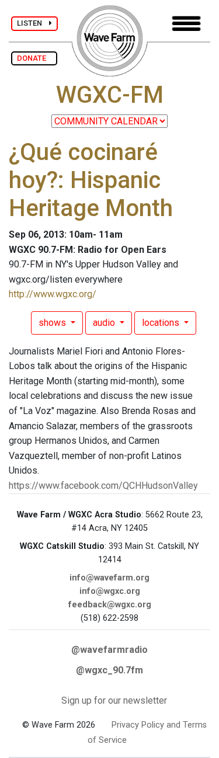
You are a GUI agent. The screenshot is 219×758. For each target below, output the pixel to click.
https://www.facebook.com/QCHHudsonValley (103, 485)
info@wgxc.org (109, 591)
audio (105, 322)
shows (53, 322)
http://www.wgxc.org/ (52, 294)
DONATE (34, 58)
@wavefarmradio (109, 649)
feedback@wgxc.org (109, 605)
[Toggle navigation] (186, 23)
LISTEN (33, 23)
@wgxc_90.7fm (109, 670)
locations (162, 322)
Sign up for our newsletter (114, 700)
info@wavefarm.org (109, 578)
